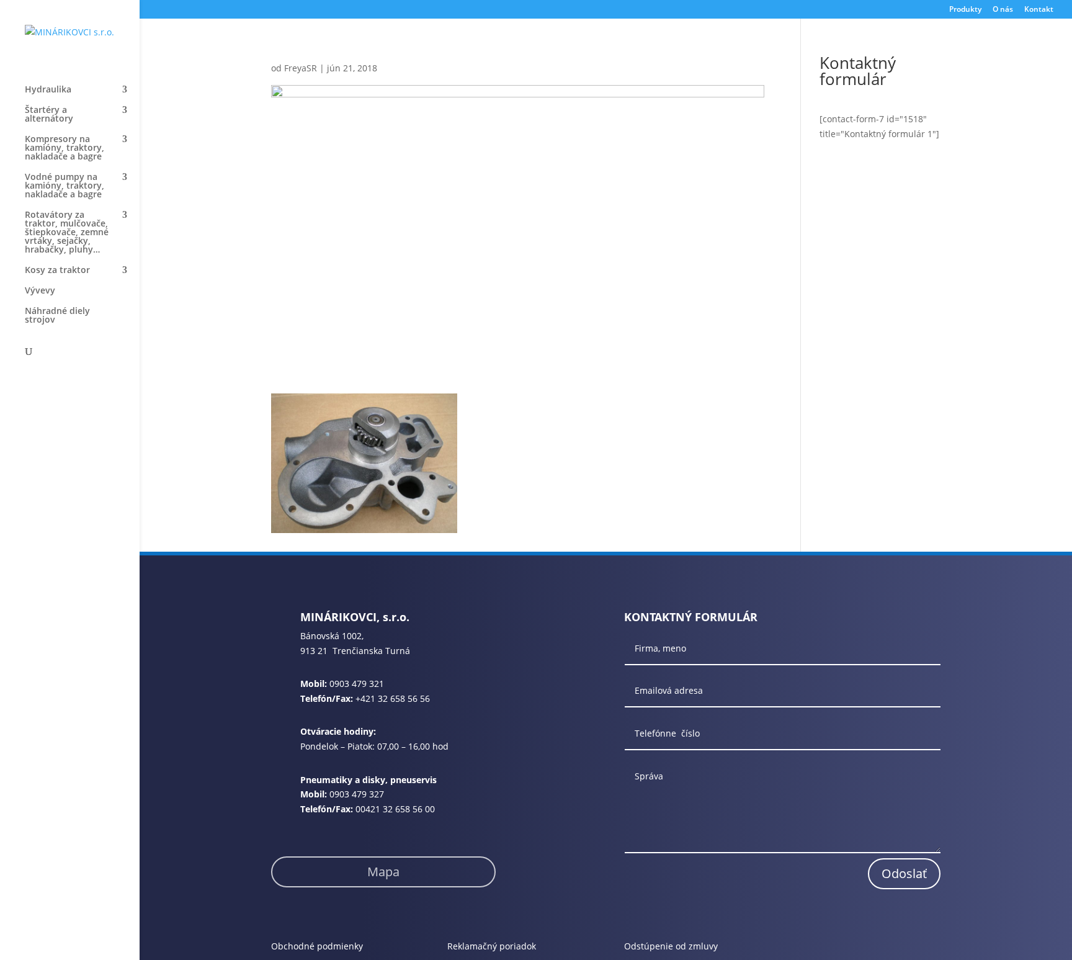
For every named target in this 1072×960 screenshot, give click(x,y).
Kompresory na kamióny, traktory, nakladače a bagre (64, 148)
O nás (1003, 10)
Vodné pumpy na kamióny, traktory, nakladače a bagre (64, 186)
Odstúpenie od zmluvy (671, 946)
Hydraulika (48, 90)
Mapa (383, 871)
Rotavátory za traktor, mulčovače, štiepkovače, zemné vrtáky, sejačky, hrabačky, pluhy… (67, 232)
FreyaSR (300, 68)
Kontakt (1038, 10)
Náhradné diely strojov (57, 316)
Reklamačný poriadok (491, 946)
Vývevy (40, 291)
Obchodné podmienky (317, 946)
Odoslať (904, 873)
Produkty (965, 10)
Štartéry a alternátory (49, 114)
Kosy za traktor (57, 271)
